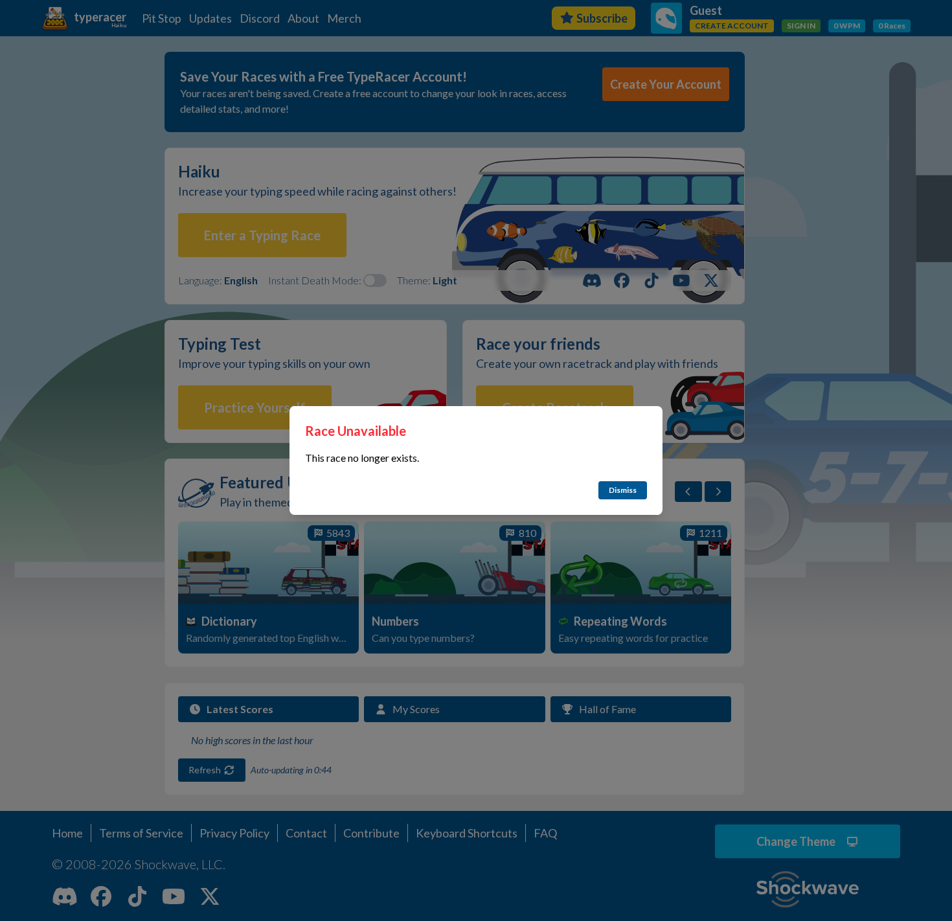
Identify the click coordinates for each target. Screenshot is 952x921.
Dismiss (623, 490)
